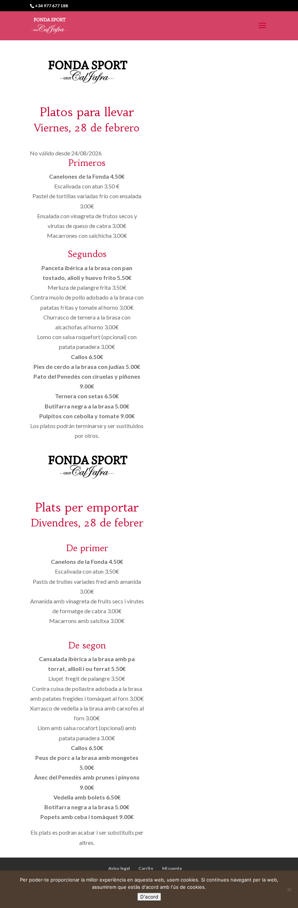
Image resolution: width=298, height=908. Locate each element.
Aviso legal (119, 868)
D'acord (149, 897)
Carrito (145, 868)
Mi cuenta (172, 868)
